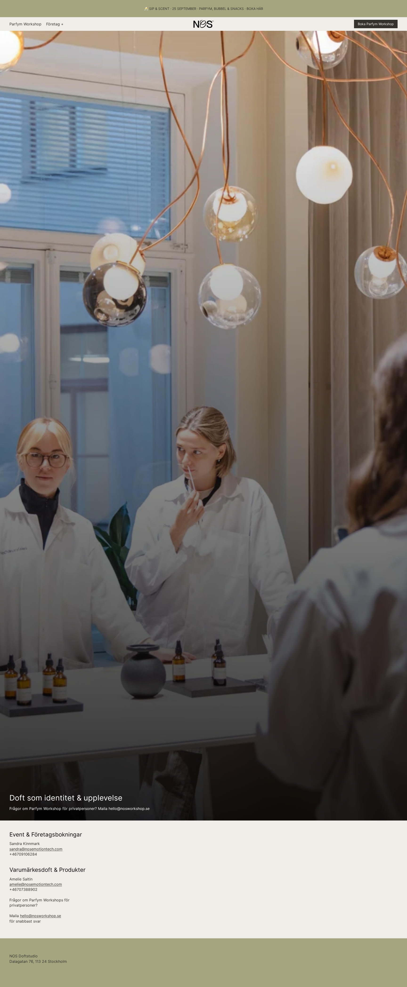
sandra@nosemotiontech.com (35, 849)
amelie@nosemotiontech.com (35, 884)
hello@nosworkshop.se (40, 915)
